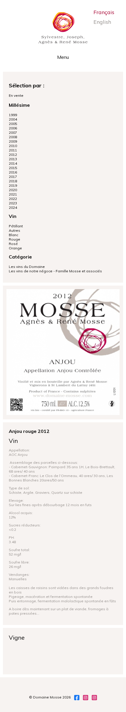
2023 (13, 203)
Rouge (14, 239)
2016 (13, 172)
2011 (13, 150)
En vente (16, 95)
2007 (13, 132)
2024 (13, 207)
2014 (13, 163)
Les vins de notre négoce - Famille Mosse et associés (55, 271)
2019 (13, 185)
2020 (13, 190)
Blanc (13, 235)
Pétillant (16, 226)
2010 (13, 146)
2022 (13, 198)
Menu (63, 57)
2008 (13, 137)
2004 (13, 119)
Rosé (13, 243)
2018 (13, 181)
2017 (13, 176)
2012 (13, 154)
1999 (13, 115)
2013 (13, 159)
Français (103, 12)
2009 (13, 141)
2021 (13, 194)
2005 (13, 123)
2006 (13, 128)
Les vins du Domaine (27, 266)
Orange (15, 248)
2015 (13, 168)
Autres (14, 230)
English (102, 22)
